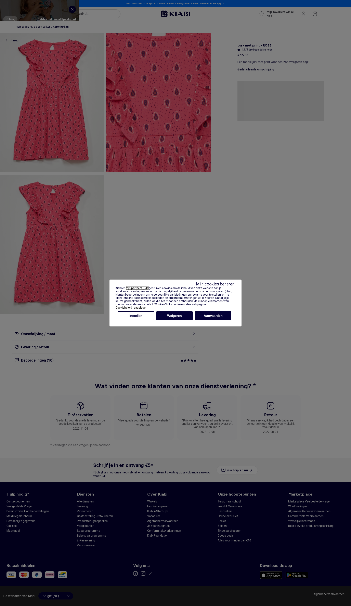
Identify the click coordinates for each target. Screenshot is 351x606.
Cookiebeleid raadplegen (131, 307)
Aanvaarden (213, 316)
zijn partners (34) (137, 288)
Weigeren (174, 316)
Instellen (135, 316)
